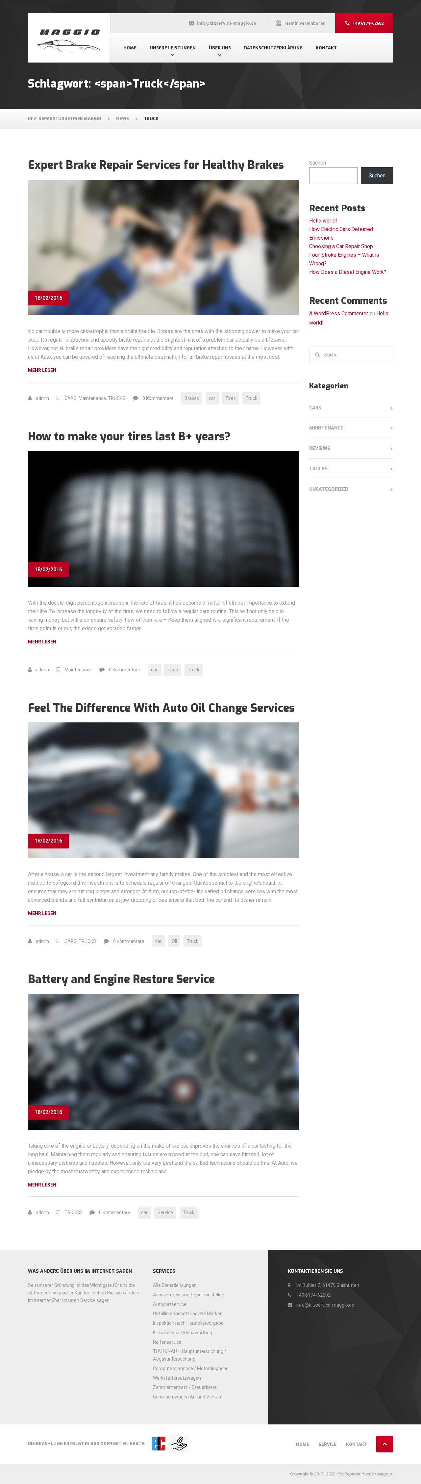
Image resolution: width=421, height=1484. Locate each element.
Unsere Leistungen (173, 48)
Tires (230, 398)
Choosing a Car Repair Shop (341, 246)
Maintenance (92, 398)
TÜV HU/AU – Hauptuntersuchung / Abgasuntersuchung (189, 1355)
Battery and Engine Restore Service (121, 979)
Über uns (220, 48)
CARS (70, 398)
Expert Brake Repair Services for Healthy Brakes (156, 165)
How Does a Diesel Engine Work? (347, 272)
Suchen (317, 163)
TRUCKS (116, 398)
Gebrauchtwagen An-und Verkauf (188, 1396)
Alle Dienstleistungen (175, 1285)
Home (129, 48)
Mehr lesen (53, 370)
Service (165, 1212)
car (212, 398)
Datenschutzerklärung (273, 48)
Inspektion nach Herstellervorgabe (188, 1323)
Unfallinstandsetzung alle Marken (188, 1313)
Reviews (319, 448)
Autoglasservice (169, 1304)
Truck (251, 398)
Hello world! (323, 221)
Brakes (192, 398)
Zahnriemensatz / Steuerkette (185, 1387)
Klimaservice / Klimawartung (182, 1332)
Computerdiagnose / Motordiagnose (191, 1368)
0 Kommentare (158, 398)
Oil (174, 941)
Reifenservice (167, 1342)
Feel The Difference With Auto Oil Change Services (161, 708)
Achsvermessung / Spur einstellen (188, 1294)
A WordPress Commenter (338, 313)
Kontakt (326, 48)
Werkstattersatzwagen (177, 1378)
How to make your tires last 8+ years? (129, 436)
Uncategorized (328, 489)
